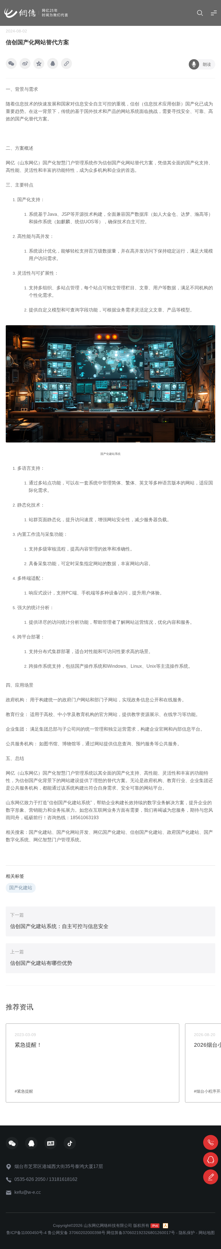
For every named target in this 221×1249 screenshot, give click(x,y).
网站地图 (207, 1232)
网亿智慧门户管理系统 (56, 839)
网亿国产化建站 (109, 832)
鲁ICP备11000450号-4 (26, 1232)
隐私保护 (187, 1232)
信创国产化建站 (146, 832)
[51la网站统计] (165, 1225)
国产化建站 (40, 832)
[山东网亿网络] (36, 13)
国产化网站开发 (72, 832)
